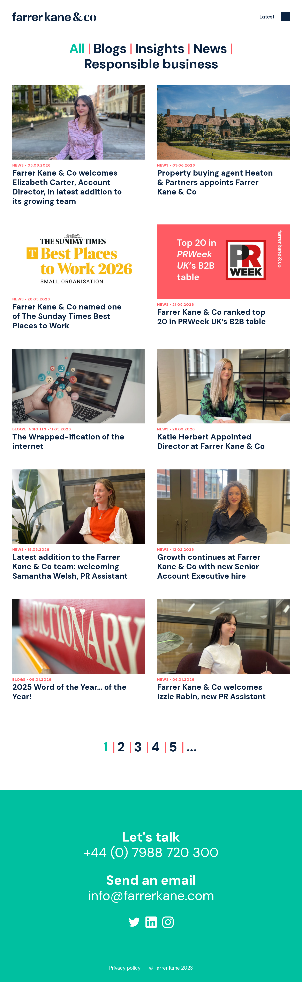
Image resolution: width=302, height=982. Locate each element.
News (210, 48)
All (77, 48)
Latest (266, 17)
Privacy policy (125, 968)
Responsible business (151, 63)
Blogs (110, 48)
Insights (159, 48)
